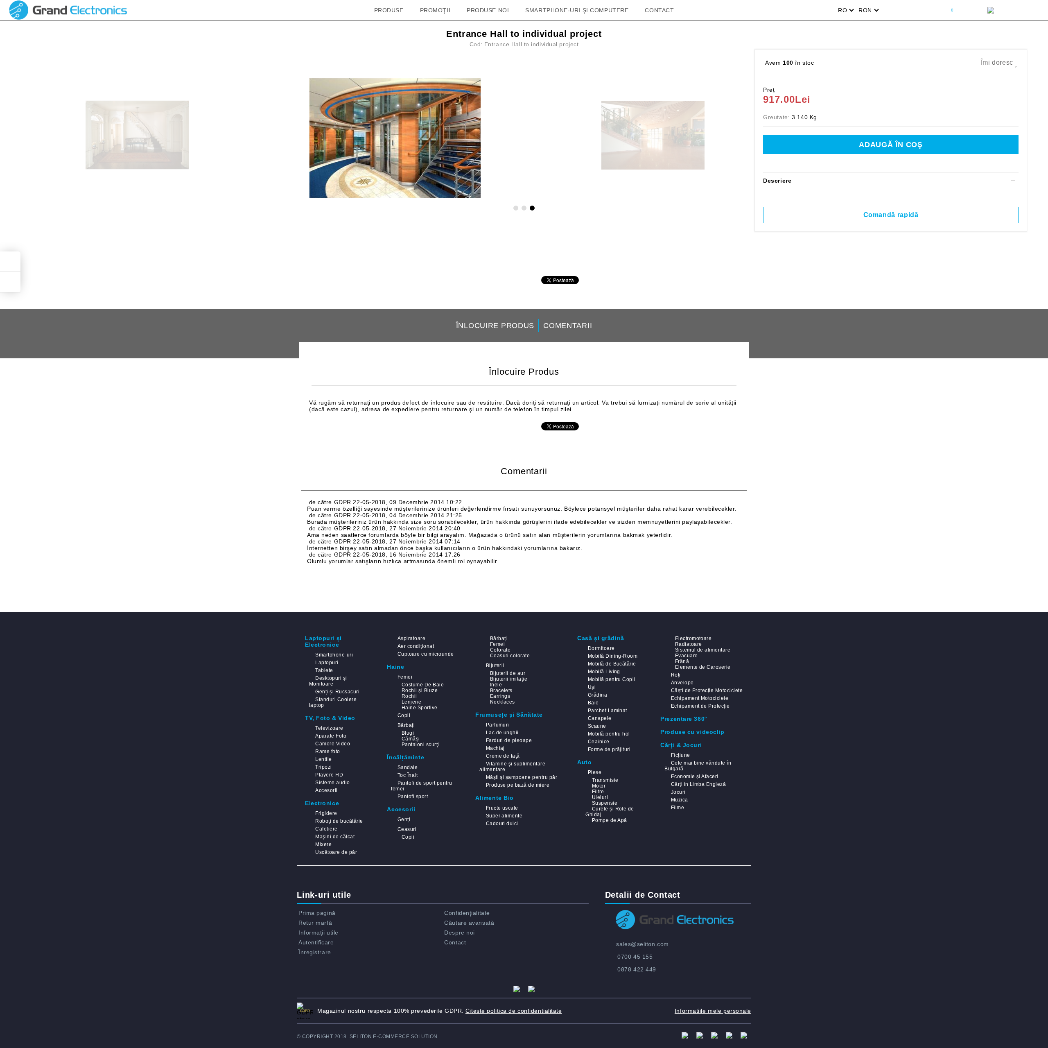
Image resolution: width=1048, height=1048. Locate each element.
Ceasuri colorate (510, 656)
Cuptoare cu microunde (426, 654)
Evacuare (686, 656)
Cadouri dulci (502, 823)
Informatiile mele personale (713, 1010)
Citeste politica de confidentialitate (513, 1010)
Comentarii (567, 325)
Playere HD (329, 775)
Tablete (324, 670)
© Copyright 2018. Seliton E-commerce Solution (367, 1036)
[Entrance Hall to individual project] (395, 138)
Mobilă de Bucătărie (612, 664)
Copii (404, 715)
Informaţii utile (318, 932)
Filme (677, 807)
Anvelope (682, 683)
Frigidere (326, 813)
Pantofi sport (413, 796)
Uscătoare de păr (336, 852)
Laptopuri (326, 662)
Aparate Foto (330, 736)
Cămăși (411, 739)
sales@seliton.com (642, 944)
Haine (395, 666)
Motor (598, 786)
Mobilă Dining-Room (612, 656)
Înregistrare (314, 952)
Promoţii (435, 10)
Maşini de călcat (335, 837)
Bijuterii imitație (508, 679)
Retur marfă (315, 922)
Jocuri (678, 792)
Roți (675, 675)
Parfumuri (497, 725)
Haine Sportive (419, 708)
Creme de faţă (503, 756)
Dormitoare (601, 648)
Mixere (323, 844)
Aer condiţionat (416, 646)
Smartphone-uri (334, 655)
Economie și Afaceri (694, 776)
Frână (682, 661)
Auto (584, 762)
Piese (594, 772)
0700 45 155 (635, 956)
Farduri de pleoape (509, 740)
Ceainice (598, 742)
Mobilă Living (604, 672)
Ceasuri (407, 829)
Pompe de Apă (609, 820)
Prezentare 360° (683, 718)
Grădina (597, 695)
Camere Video (332, 744)
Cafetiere (326, 829)
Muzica (679, 800)
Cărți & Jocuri (681, 745)
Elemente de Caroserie (702, 667)
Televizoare (329, 728)
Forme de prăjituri (609, 749)
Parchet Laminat (607, 710)
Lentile (323, 759)
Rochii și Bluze (420, 690)
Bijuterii (495, 665)
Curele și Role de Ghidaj (609, 811)
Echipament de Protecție (700, 706)
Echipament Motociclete (699, 698)
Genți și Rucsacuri (337, 692)
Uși (592, 687)
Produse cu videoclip (692, 732)
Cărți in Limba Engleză (698, 784)
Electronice (322, 803)
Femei (405, 677)
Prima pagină (317, 913)
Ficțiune (680, 755)
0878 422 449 (636, 969)
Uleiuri (600, 797)
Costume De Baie (423, 685)
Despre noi (459, 932)
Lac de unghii (502, 733)
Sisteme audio (332, 782)
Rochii (409, 696)
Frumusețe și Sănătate (509, 714)
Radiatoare (688, 644)
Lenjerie (411, 702)
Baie (593, 703)
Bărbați (406, 725)
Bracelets (501, 690)
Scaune (597, 726)
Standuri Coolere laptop (333, 702)
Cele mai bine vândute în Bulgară (697, 766)
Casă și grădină (600, 638)
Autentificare (316, 942)
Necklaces (502, 702)
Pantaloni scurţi (420, 744)
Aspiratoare (411, 638)
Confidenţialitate (467, 913)
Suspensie (604, 803)
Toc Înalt (408, 775)
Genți (404, 819)
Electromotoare (693, 638)
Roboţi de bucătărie (339, 821)
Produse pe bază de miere (517, 785)
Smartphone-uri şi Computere (576, 10)
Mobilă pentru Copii (611, 679)
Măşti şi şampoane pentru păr (521, 777)
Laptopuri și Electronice (323, 641)
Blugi (408, 733)
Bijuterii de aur (507, 673)
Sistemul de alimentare (702, 650)
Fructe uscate (502, 808)
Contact (659, 10)
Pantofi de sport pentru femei (421, 786)
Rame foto (327, 751)
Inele (496, 685)
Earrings (500, 696)
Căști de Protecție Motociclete (707, 690)
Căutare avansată (469, 922)
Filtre (598, 791)
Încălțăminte (405, 757)
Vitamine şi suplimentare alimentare (512, 766)
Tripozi (323, 767)
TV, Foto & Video (330, 718)
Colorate (500, 650)
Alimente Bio (494, 797)
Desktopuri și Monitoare (328, 681)
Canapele (599, 718)
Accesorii (326, 790)
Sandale (408, 767)
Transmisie (605, 780)
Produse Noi (488, 10)
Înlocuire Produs (495, 325)
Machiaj (495, 748)
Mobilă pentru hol (609, 734)
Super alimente (504, 816)
